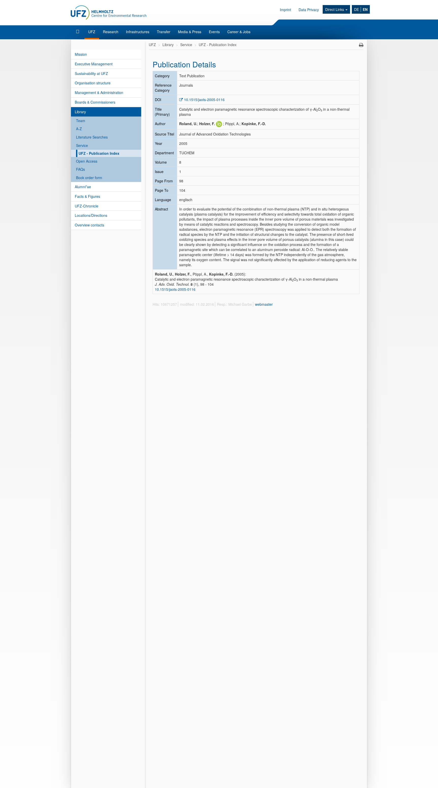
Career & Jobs (238, 31)
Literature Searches (92, 137)
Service (82, 145)
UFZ (91, 31)
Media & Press (189, 31)
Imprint (285, 9)
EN (365, 9)
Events (214, 31)
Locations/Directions (91, 215)
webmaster (264, 304)
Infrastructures (137, 31)
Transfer (163, 31)
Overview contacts (89, 224)
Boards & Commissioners (95, 102)
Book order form (89, 177)
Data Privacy (309, 9)
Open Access (86, 161)
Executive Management (94, 63)
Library (80, 111)
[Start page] (78, 31)
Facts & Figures (87, 196)
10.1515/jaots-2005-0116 (204, 99)
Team (80, 120)
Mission (81, 54)
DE (356, 9)
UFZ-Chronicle (86, 205)
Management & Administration (99, 92)
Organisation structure (93, 82)
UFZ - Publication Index (99, 153)
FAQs (80, 169)
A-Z (79, 128)
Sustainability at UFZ (91, 73)
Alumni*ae (83, 186)
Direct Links (335, 9)
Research (110, 31)
